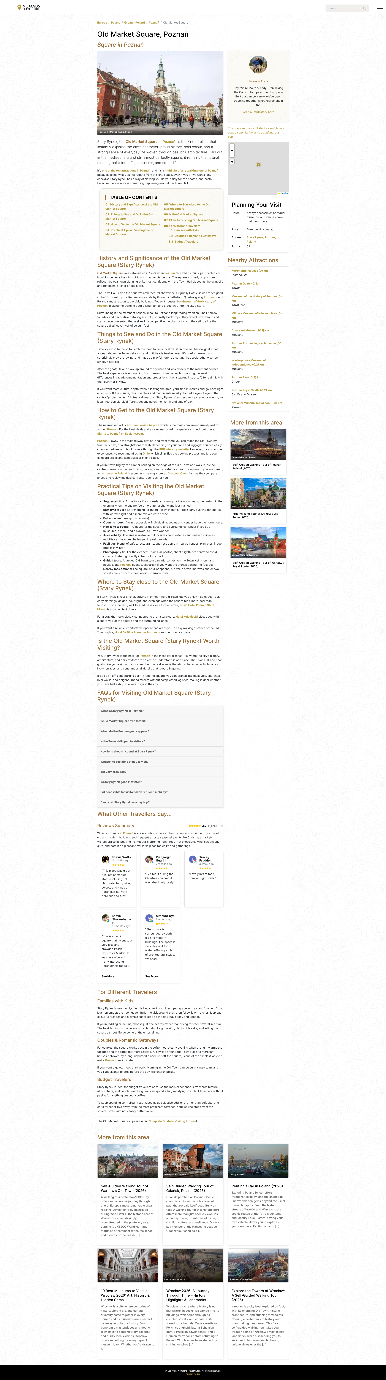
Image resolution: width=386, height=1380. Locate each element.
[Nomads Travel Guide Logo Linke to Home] (28, 8)
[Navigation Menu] (380, 9)
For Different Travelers (184, 226)
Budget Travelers (186, 241)
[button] (108, 976)
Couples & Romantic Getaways (195, 236)
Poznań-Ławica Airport (143, 425)
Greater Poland (134, 22)
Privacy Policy (193, 1374)
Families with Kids (186, 230)
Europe (102, 22)
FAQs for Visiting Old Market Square (193, 220)
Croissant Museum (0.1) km (250, 330)
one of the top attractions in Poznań (126, 170)
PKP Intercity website (174, 449)
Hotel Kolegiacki (187, 616)
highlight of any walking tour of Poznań (191, 170)
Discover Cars (177, 473)
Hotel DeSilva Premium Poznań (136, 632)
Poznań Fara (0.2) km (246, 377)
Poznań (154, 22)
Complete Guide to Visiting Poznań (172, 1121)
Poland (115, 22)
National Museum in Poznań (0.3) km (257, 403)
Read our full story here (258, 112)
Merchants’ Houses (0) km (250, 270)
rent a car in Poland (114, 473)
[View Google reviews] (221, 826)
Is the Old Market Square (186, 214)
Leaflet (284, 193)
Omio (146, 453)
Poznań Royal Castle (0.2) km (252, 390)
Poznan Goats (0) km (246, 283)
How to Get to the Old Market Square (135, 224)
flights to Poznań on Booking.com (120, 433)
